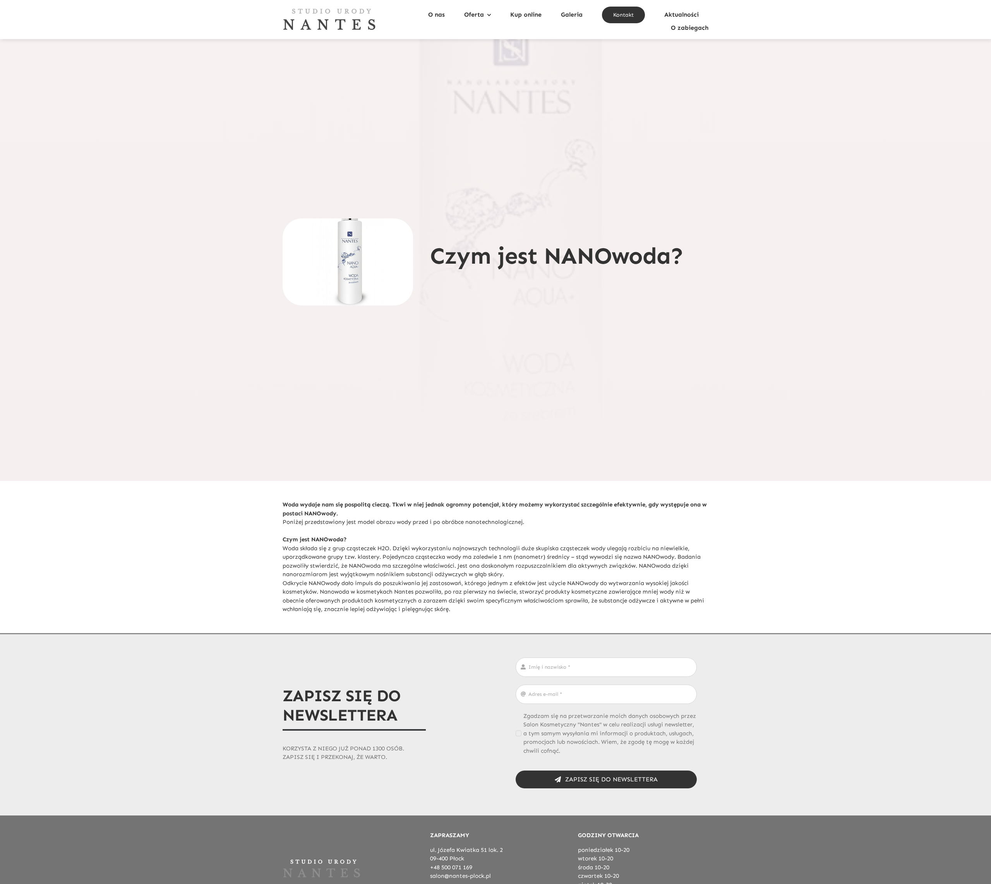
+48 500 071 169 (451, 867)
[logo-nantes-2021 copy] (329, 10)
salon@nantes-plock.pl (460, 875)
